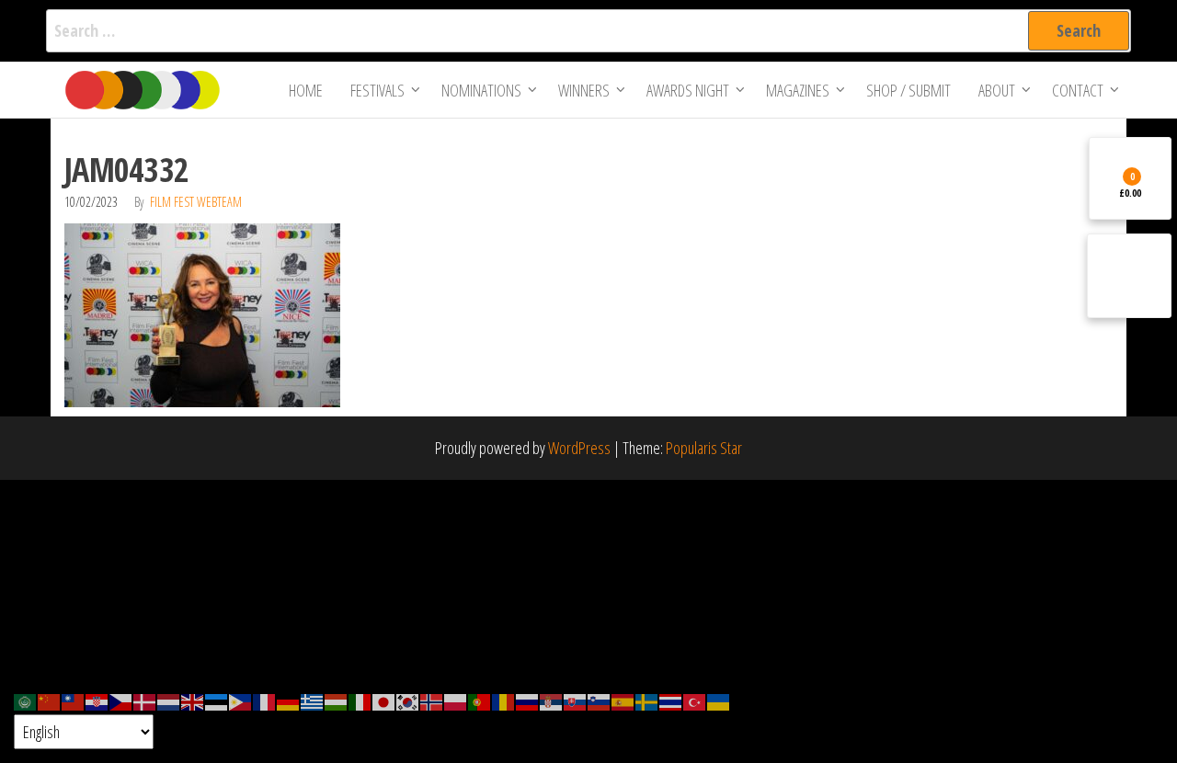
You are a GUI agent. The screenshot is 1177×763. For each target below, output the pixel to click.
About (996, 90)
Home (306, 90)
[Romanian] (504, 700)
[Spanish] (623, 700)
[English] (193, 700)
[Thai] (671, 700)
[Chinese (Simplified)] (50, 700)
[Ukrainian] (719, 700)
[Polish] (456, 700)
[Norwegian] (432, 700)
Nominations (481, 90)
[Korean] (408, 700)
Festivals (377, 90)
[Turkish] (695, 700)
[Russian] (528, 700)
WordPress (579, 448)
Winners (584, 90)
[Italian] (360, 700)
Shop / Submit (908, 90)
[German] (289, 700)
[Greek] (313, 700)
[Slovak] (576, 700)
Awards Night (687, 90)
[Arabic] (26, 700)
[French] (265, 700)
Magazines (797, 90)
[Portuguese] (480, 700)
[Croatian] (97, 700)
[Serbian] (552, 700)
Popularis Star (704, 448)
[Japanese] (384, 700)
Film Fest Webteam (196, 202)
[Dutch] (169, 700)
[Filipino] (241, 700)
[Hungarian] (337, 700)
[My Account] (1129, 275)
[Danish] (145, 700)
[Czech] (121, 700)
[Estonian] (217, 700)
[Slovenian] (599, 700)
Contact (1077, 90)
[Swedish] (647, 700)
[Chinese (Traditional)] (74, 700)
